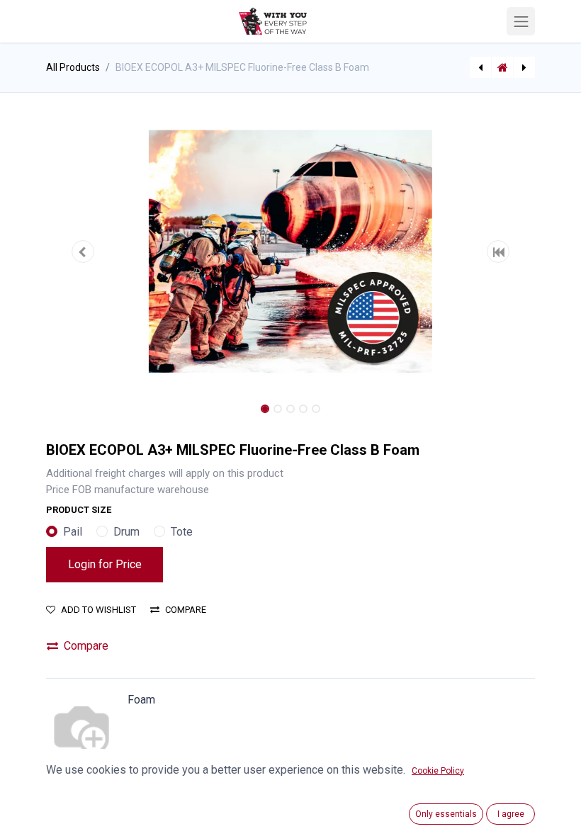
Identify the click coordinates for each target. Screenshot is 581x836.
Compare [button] (185, 609)
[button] (83, 251)
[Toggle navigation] (521, 21)
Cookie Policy (438, 771)
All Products (73, 67)
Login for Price (105, 564)
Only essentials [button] (446, 814)
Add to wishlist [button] (98, 609)
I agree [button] (510, 814)
